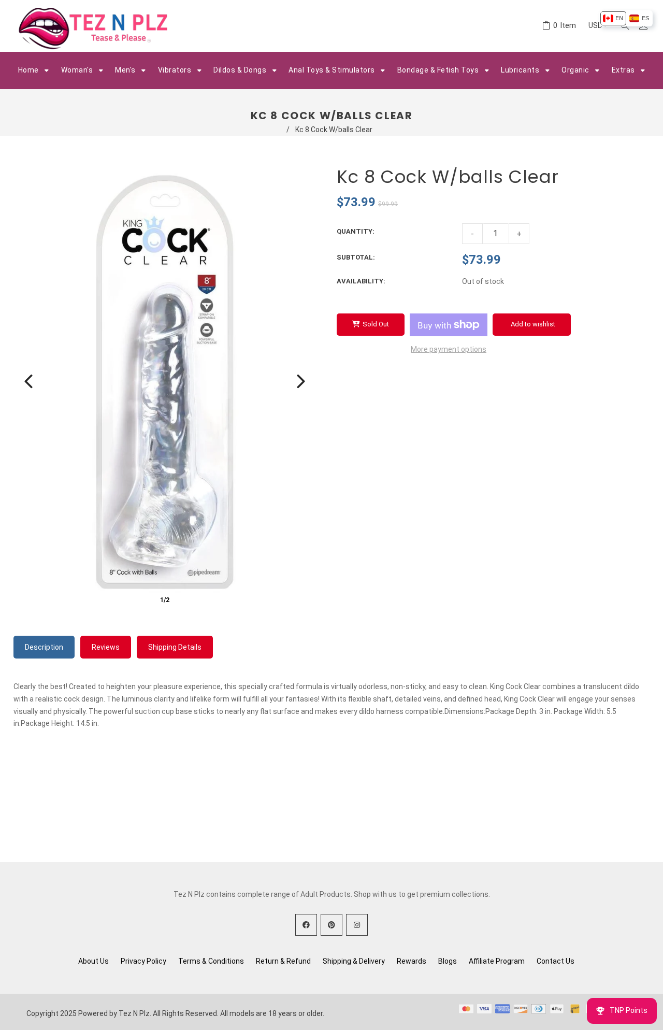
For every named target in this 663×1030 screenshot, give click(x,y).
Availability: (361, 281)
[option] (613, 18)
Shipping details (174, 647)
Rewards (411, 961)
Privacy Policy (143, 961)
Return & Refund (283, 961)
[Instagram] (357, 925)
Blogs (447, 961)
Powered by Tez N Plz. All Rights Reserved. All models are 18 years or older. (201, 1013)
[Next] (301, 381)
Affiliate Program (497, 961)
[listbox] (626, 18)
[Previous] (28, 381)
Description (44, 647)
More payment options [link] (448, 349)
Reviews (106, 647)
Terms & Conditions (211, 961)
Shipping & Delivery (354, 961)
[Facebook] (306, 925)
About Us (93, 961)
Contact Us (555, 961)
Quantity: (355, 231)
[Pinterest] (331, 925)
